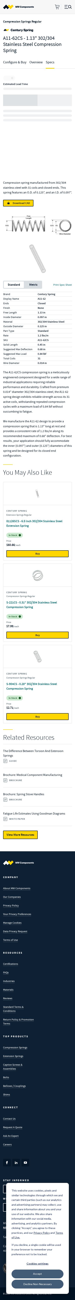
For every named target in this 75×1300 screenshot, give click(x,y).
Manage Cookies (12, 922)
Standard (14, 285)
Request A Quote (12, 1127)
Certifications (10, 964)
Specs (50, 62)
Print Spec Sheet (62, 284)
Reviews (7, 998)
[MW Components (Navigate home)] (18, 862)
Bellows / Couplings (14, 1086)
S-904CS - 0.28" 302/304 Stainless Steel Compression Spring (31, 686)
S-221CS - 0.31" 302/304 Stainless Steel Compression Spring (31, 604)
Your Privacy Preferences (17, 914)
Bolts (6, 1077)
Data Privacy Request (15, 931)
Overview (36, 62)
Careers (7, 1144)
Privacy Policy (11, 905)
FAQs (6, 972)
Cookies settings (37, 1263)
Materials (8, 989)
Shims (6, 1094)
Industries (9, 981)
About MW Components (16, 888)
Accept (37, 1273)
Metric (33, 285)
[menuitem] (18, 7)
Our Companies (12, 897)
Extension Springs (13, 1056)
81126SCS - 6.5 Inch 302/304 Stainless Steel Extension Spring (34, 523)
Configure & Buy (14, 62)
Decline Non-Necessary (37, 1284)
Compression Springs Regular (22, 22)
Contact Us (9, 1118)
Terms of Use (10, 940)
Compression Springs (15, 1047)
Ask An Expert (11, 1136)
